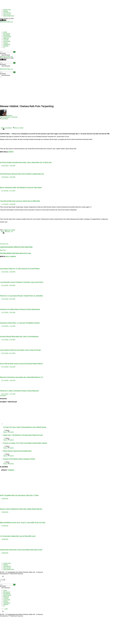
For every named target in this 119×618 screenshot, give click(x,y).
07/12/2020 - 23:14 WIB (8, 353)
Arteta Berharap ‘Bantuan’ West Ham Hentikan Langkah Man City (22, 174)
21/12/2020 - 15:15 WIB (8, 190)
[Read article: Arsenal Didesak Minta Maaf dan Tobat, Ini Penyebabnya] (59, 330)
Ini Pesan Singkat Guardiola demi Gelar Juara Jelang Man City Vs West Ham (26, 162)
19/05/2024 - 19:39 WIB (8, 177)
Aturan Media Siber (8, 16)
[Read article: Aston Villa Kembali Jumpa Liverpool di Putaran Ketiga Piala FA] (59, 357)
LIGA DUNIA (6, 41)
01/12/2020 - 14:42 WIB (8, 367)
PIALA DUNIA (7, 36)
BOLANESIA (6, 35)
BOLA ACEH (6, 33)
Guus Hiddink (11, 230)
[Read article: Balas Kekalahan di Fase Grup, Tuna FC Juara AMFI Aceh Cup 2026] (59, 516)
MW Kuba (9, 115)
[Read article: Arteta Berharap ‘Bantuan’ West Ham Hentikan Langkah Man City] (59, 169)
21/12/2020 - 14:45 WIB (8, 204)
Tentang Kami (7, 9)
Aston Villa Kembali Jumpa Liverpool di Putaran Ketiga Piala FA (21, 363)
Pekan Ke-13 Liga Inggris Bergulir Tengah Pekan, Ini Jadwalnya (21, 296)
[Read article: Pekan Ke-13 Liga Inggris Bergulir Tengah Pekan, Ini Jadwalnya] (59, 289)
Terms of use (7, 14)
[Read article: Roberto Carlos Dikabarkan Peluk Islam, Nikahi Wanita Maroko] (59, 503)
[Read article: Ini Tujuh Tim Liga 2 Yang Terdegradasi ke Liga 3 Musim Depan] (61, 414)
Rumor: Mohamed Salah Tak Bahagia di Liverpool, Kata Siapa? (21, 187)
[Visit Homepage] (6, 21)
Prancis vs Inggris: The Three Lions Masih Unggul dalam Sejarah (25, 443)
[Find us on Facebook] (0, 20)
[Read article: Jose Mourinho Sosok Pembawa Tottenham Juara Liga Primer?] (59, 276)
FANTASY (6, 46)
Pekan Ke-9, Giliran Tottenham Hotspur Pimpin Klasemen (19, 391)
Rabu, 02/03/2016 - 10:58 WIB (8, 117)
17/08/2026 (4, 525)
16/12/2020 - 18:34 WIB (8, 285)
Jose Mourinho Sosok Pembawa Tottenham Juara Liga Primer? (21, 282)
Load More (3, 395)
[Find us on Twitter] (2, 20)
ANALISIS (6, 38)
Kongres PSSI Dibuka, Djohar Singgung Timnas (19, 459)
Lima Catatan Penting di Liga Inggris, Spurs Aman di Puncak (20, 350)
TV (4, 47)
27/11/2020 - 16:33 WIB (8, 380)
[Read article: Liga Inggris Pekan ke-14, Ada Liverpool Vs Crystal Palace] (59, 262)
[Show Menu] (0, 67)
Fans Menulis (7, 12)
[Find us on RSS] (5, 20)
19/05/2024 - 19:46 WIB (8, 165)
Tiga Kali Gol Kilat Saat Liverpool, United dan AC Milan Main (20, 201)
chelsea (5, 230)
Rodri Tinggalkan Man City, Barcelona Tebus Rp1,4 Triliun (19, 495)
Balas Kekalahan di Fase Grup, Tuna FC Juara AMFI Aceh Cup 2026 (22, 522)
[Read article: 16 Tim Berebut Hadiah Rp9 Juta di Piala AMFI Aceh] (59, 530)
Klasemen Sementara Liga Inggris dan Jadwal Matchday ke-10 (21, 377)
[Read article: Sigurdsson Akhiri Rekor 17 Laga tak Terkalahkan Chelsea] (59, 316)
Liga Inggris (4, 118)
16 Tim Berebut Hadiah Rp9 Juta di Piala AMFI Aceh (17, 536)
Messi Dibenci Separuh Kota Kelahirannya (17, 451)
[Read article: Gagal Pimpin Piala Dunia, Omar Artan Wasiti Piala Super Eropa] (59, 543)
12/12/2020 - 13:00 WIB (8, 339)
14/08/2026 (4, 539)
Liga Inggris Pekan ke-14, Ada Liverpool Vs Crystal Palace (20, 268)
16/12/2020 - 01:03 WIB (8, 299)
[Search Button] (0, 50)
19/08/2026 (4, 498)
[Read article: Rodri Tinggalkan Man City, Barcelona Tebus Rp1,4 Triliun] (59, 483)
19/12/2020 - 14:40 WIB (8, 271)
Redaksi (5, 11)
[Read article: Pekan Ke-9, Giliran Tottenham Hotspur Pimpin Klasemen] (59, 384)
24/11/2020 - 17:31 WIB (8, 394)
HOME (5, 32)
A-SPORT (6, 40)
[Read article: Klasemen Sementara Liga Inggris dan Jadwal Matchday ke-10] (59, 371)
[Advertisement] (39, 3)
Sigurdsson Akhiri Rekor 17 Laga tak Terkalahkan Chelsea (20, 323)
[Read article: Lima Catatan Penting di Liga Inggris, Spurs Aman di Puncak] (59, 344)
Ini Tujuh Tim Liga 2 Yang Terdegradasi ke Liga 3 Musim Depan (24, 427)
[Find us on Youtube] (4, 20)
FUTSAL (5, 43)
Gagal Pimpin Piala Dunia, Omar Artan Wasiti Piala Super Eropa (21, 550)
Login (6, 608)
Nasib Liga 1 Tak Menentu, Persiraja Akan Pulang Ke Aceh (23, 435)
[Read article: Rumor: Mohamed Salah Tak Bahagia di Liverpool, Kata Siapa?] (59, 181)
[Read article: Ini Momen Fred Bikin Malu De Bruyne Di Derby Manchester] (59, 303)
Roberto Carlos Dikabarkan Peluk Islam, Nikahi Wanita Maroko (21, 509)
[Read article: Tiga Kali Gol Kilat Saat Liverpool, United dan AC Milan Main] (59, 195)
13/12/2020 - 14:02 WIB (8, 312)
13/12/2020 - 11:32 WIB (8, 326)
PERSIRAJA (6, 44)
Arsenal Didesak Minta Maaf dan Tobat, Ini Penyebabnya (19, 336)
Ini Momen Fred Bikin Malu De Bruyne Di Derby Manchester (20, 309)
